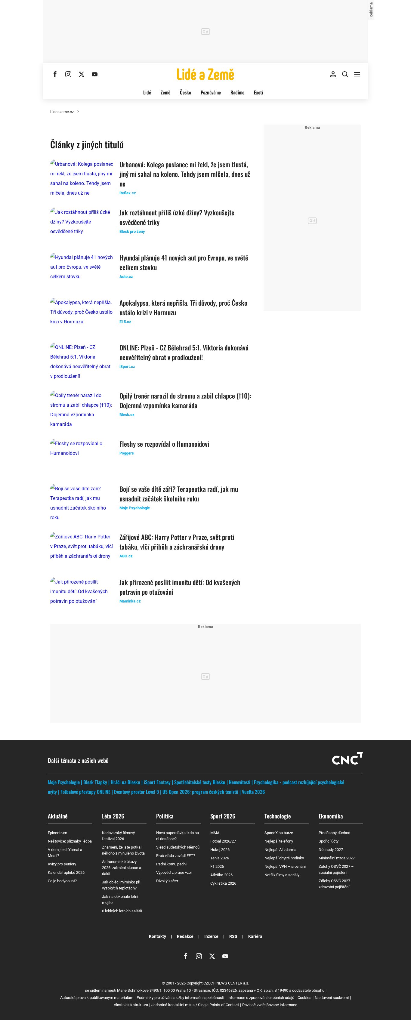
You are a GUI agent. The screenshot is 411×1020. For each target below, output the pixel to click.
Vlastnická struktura (131, 1005)
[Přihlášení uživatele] (333, 74)
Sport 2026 (222, 816)
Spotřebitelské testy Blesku (199, 782)
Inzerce (211, 936)
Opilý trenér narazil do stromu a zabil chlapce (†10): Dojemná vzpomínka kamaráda (185, 400)
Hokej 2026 (220, 849)
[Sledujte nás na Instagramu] (68, 74)
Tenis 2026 (219, 858)
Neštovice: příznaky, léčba (70, 841)
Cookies (304, 997)
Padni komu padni (171, 864)
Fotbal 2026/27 (223, 841)
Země (165, 92)
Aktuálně (57, 816)
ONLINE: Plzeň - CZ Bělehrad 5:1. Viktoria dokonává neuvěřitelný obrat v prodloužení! (184, 352)
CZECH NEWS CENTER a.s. (226, 983)
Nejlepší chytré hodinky (284, 858)
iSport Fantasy (157, 782)
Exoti (258, 92)
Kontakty (157, 936)
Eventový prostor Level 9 (136, 791)
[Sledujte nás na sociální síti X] (81, 74)
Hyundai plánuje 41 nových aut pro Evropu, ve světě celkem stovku (183, 262)
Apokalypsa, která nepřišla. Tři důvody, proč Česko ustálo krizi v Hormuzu (183, 307)
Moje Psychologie (64, 782)
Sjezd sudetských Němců (177, 847)
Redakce (185, 936)
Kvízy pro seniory (62, 864)
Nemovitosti (239, 782)
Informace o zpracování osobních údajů (260, 997)
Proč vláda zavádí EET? (175, 855)
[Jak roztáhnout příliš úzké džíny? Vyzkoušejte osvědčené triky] (81, 225)
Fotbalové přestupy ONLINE (85, 791)
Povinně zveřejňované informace (269, 1005)
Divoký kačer (167, 881)
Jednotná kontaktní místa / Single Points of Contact (195, 1005)
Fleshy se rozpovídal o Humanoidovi (164, 443)
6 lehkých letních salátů (122, 911)
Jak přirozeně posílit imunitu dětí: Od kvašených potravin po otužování (179, 586)
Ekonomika (331, 816)
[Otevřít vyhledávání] (345, 74)
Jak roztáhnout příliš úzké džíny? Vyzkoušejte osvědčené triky (176, 217)
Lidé (147, 92)
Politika (165, 816)
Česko (185, 92)
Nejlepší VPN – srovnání (285, 866)
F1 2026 (217, 866)
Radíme (237, 92)
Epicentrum (57, 832)
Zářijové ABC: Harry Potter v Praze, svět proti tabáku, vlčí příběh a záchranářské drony (176, 541)
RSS (233, 936)
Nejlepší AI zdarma (280, 849)
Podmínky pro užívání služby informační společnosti (180, 997)
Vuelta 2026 (253, 791)
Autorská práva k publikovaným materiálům (96, 997)
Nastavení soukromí (332, 997)
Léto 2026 (113, 816)
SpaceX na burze (278, 832)
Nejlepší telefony (278, 841)
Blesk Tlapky (95, 782)
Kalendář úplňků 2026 (66, 872)
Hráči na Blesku (125, 782)
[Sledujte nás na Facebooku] (55, 74)
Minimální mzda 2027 (337, 858)
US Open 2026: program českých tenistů (200, 791)
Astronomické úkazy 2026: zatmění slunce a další (121, 867)
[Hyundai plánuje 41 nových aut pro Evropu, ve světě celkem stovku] (81, 270)
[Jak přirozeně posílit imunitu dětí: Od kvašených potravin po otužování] (81, 595)
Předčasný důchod (334, 832)
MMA (214, 832)
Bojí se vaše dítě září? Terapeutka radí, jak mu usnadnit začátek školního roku (178, 493)
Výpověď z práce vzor (174, 872)
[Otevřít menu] (357, 74)
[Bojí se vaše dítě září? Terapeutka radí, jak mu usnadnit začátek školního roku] (81, 503)
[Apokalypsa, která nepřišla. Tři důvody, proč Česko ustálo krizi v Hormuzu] (81, 315)
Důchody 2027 (331, 849)
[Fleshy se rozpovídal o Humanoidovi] (81, 456)
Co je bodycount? (62, 881)
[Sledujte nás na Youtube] (95, 74)
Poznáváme (211, 92)
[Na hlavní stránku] (205, 74)
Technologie (277, 816)
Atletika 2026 (221, 875)
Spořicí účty (328, 841)
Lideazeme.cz (62, 111)
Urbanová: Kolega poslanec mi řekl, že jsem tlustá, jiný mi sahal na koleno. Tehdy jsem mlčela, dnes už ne (184, 173)
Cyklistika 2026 (223, 883)
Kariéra (255, 936)
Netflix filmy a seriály (281, 875)
